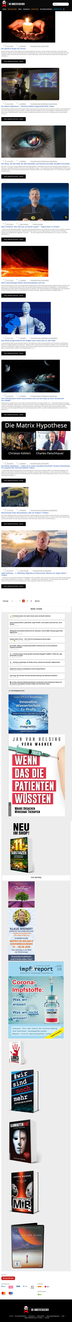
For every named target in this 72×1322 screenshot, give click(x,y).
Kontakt (47, 1317)
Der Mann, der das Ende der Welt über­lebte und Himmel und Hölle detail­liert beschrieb (35, 164)
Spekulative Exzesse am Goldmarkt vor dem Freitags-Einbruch (27, 669)
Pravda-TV (12, 617)
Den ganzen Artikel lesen (13, 61)
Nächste (37, 601)
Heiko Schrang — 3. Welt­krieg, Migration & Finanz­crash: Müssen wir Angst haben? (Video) (33, 574)
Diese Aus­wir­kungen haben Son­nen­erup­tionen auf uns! (23, 283)
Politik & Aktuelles (38, 224)
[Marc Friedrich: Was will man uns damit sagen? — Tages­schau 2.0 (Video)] (36, 202)
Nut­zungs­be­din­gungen (53, 1316)
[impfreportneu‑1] (36, 1000)
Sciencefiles (13, 634)
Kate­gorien (26, 9)
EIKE (11, 625)
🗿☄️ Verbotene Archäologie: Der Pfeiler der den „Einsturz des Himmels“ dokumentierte (35, 662)
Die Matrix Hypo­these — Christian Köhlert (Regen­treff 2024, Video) (27, 106)
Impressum (32, 1316)
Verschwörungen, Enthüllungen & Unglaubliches (44, 104)
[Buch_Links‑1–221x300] (18, 1052)
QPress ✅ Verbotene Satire (17, 640)
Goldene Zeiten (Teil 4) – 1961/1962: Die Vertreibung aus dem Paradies (30, 639)
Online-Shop (35, 9)
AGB (63, 1316)
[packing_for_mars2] (33, 1244)
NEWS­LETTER (58, 9)
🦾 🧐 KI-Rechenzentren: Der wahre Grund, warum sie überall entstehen (30, 616)
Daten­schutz (40, 1316)
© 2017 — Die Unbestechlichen (17, 1316)
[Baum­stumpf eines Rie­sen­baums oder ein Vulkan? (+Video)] (36, 497)
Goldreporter (13, 670)
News (20, 9)
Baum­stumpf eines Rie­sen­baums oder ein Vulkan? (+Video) (25, 513)
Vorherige (5, 601)
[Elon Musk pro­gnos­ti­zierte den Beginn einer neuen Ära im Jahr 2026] (36, 318)
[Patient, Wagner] (36, 775)
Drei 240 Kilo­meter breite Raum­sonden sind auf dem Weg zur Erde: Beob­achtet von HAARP (32, 399)
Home (4, 9)
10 (31, 601)
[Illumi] (25, 1141)
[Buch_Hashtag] (25, 1091)
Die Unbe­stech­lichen (46, 9)
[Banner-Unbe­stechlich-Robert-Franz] (21, 894)
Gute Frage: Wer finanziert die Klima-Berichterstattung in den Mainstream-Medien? (34, 675)
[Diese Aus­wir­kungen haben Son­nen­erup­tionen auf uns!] (36, 261)
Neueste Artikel (12, 9)
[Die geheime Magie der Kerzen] (36, 26)
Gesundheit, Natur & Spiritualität (40, 46)
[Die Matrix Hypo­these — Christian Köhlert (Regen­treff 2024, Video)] (36, 84)
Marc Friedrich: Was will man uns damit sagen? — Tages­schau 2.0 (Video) (30, 227)
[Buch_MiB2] (25, 1192)
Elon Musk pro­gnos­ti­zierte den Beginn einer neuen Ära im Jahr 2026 (28, 341)
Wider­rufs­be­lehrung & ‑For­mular (33, 1317)
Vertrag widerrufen (8, 1278)
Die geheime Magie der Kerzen (13, 49)
